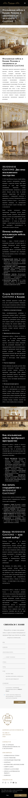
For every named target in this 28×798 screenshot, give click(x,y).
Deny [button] (7, 795)
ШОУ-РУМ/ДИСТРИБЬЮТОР (12, 679)
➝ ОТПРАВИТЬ (20, 702)
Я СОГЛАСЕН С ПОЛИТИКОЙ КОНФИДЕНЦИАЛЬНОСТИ (14, 689)
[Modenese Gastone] (11, 3)
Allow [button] (20, 795)
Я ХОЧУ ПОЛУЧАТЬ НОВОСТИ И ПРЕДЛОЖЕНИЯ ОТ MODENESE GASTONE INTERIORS (13, 696)
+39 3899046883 (10, 744)
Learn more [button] (14, 791)
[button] (25, 3)
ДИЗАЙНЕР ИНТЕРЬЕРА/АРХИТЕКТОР (14, 676)
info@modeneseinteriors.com (11, 746)
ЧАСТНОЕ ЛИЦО (9, 673)
